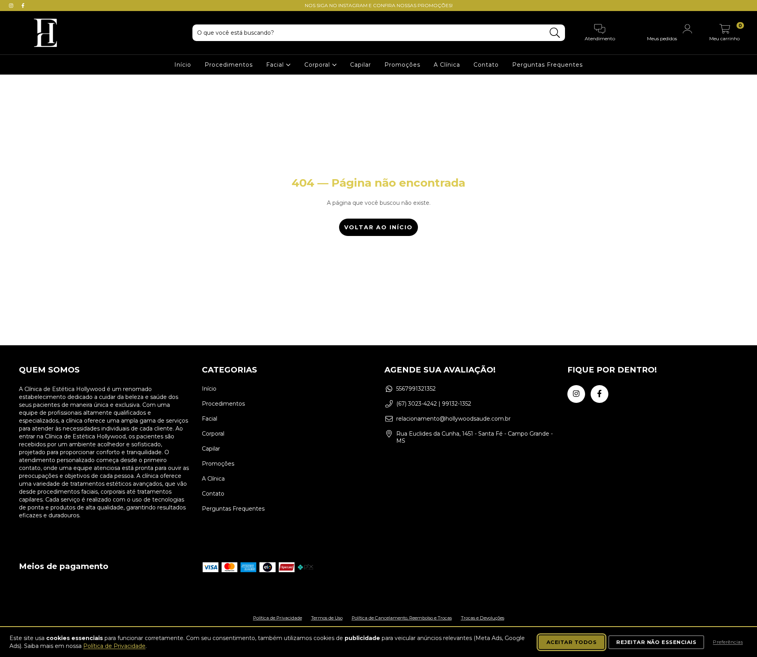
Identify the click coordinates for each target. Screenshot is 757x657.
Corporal (318, 64)
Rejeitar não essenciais (656, 642)
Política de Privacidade (277, 618)
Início (182, 64)
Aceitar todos (571, 642)
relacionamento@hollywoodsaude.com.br (453, 418)
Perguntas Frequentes (547, 64)
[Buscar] (555, 33)
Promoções (402, 64)
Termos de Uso (327, 618)
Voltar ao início (378, 227)
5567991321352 (416, 388)
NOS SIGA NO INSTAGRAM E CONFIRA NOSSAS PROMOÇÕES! (379, 5)
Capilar (360, 64)
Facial (276, 64)
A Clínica (447, 64)
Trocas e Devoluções (482, 618)
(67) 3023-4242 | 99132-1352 (433, 403)
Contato (486, 64)
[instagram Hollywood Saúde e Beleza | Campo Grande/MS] (12, 5)
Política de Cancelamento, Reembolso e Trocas (402, 618)
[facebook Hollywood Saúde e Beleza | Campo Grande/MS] (23, 5)
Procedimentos (229, 64)
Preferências (728, 642)
